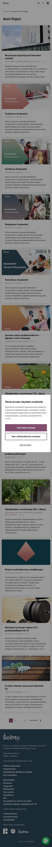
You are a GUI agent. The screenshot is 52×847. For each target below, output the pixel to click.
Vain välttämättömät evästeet (26, 436)
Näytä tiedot (25, 445)
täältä (8, 418)
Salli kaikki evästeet (26, 427)
